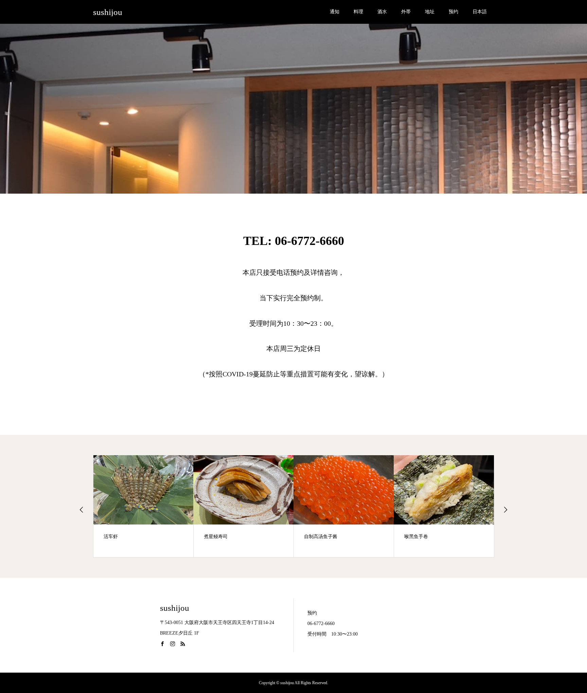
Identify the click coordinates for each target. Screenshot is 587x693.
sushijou (107, 12)
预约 (453, 11)
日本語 (480, 11)
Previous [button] (81, 509)
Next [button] (505, 509)
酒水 (382, 11)
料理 (358, 11)
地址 (429, 11)
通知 (334, 11)
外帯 (406, 11)
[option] (143, 506)
